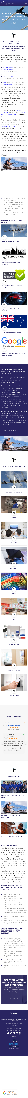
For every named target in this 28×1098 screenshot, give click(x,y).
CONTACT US (14, 998)
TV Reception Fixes (8, 69)
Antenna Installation (8, 67)
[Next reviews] (25, 743)
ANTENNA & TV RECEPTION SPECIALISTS (10, 816)
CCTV (5, 78)
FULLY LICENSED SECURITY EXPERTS (13, 836)
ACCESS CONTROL (14, 695)
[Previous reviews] (2, 743)
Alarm (5, 82)
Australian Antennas (14, 725)
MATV (14, 517)
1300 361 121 (14, 1025)
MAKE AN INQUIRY (10, 430)
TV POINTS (14, 543)
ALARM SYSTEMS (14, 644)
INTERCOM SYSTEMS (14, 670)
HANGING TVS (14, 568)
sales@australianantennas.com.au (12, 126)
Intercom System (8, 84)
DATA (14, 594)
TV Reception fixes (10, 114)
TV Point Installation (8, 76)
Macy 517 (11, 734)
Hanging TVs (6, 71)
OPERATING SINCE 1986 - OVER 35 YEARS (12, 796)
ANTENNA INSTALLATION (14, 492)
